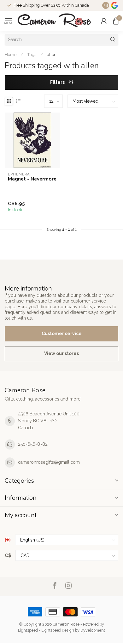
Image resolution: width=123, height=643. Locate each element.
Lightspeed (28, 630)
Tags (31, 54)
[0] (115, 21)
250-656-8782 (33, 444)
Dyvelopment (92, 630)
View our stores (61, 353)
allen (51, 54)
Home (10, 54)
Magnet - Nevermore (32, 179)
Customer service (62, 333)
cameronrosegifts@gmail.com (49, 462)
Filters (58, 82)
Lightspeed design (57, 630)
